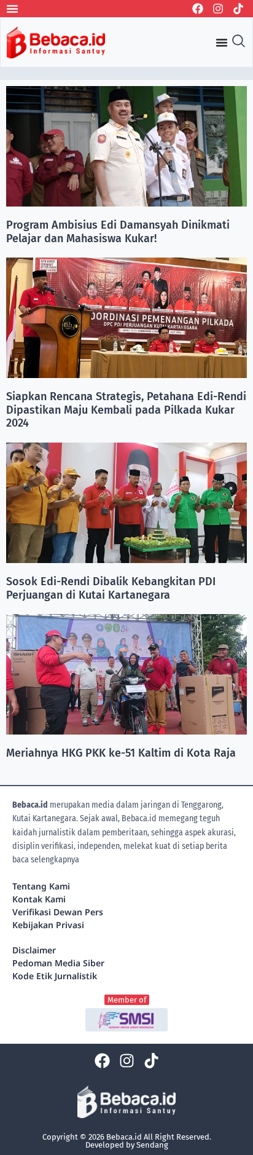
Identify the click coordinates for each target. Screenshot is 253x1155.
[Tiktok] (238, 8)
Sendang (152, 1144)
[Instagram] (218, 8)
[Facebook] (197, 8)
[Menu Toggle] (12, 8)
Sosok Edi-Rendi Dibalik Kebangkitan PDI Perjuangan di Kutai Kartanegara (111, 588)
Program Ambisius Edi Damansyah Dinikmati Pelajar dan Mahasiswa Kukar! (118, 231)
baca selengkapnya (45, 859)
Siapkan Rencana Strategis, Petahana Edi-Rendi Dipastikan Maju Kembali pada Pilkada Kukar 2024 (126, 410)
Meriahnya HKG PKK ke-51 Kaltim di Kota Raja (121, 753)
